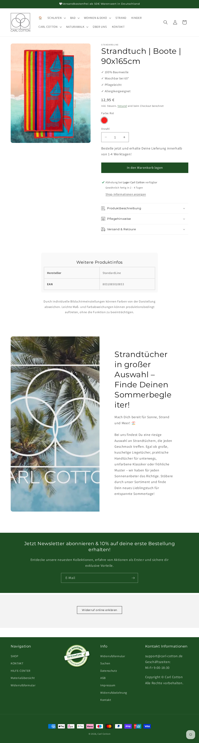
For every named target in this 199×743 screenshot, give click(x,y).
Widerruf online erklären (99, 610)
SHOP (14, 656)
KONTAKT (17, 663)
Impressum (107, 685)
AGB (103, 678)
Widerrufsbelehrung (113, 692)
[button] (56, 17)
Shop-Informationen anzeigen (126, 194)
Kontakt (105, 700)
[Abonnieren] (133, 578)
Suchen (105, 663)
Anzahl (105, 128)
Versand (122, 106)
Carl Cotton (104, 733)
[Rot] (104, 120)
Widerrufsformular (23, 685)
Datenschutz (108, 671)
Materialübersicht (23, 678)
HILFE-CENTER (21, 671)
